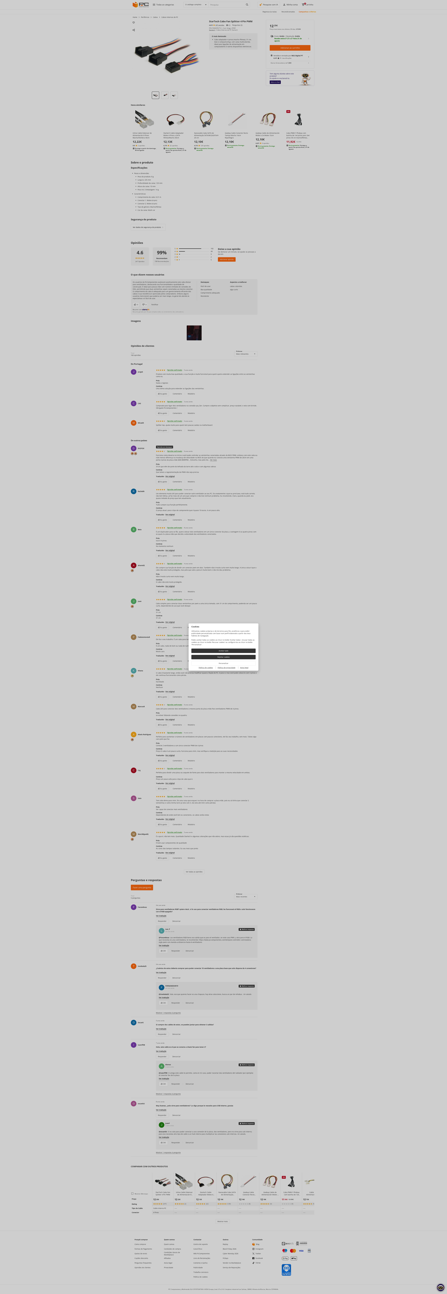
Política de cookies (206, 668)
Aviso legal (244, 668)
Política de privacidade (226, 668)
